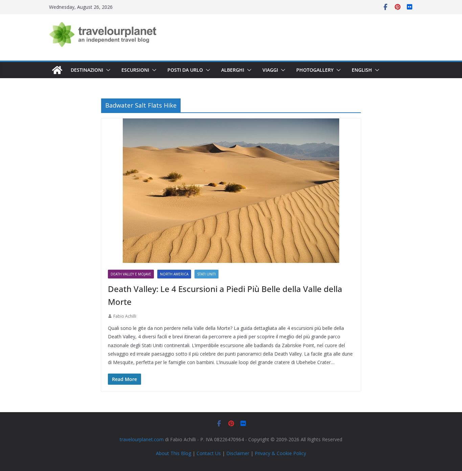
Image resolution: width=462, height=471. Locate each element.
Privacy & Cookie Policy (280, 453)
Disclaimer (237, 453)
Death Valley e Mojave (131, 274)
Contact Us (209, 453)
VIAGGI (270, 70)
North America (174, 274)
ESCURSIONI (135, 70)
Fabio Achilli (124, 316)
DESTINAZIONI (87, 70)
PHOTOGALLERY (314, 70)
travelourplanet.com (142, 439)
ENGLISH (362, 70)
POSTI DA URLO (185, 70)
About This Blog (173, 453)
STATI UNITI (206, 274)
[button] (107, 70)
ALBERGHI (232, 70)
